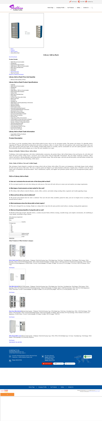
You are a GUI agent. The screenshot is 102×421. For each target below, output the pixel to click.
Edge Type (13, 129)
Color (12, 88)
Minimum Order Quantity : (24, 260)
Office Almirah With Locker (15, 335)
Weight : (64, 261)
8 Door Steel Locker (13, 260)
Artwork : (73, 289)
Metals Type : (56, 260)
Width (12, 86)
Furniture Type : (46, 260)
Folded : (50, 263)
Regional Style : (35, 261)
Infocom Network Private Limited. (94, 391)
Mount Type (13, 115)
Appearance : (24, 263)
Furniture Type (14, 97)
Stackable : (48, 261)
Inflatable (13, 87)
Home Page (50, 7)
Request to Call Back (13, 74)
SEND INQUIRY (12, 342)
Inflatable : (45, 263)
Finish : (35, 263)
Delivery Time (14, 135)
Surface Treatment (15, 120)
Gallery (78, 7)
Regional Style (14, 91)
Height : (75, 263)
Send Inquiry (21, 74)
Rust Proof (13, 116)
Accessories (13, 113)
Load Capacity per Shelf (16, 126)
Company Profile (60, 7)
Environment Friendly (15, 127)
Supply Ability (14, 134)
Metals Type (13, 98)
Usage (12, 117)
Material (12, 104)
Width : (60, 263)
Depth (12, 112)
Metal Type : (70, 260)
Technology (13, 109)
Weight (12, 102)
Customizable (14, 119)
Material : (36, 260)
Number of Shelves (15, 122)
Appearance (13, 105)
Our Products (70, 7)
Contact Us (86, 7)
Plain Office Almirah (13, 286)
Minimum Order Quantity (16, 79)
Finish (12, 106)
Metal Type (13, 94)
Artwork (12, 99)
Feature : (85, 260)
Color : (63, 260)
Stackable (13, 101)
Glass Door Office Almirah (15, 311)
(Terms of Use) (97, 390)
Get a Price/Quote (13, 56)
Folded (12, 84)
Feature (12, 93)
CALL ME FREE (19, 342)
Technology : (75, 288)
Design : (78, 260)
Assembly (13, 108)
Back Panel (13, 124)
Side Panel (13, 123)
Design (12, 95)
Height (12, 90)
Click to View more (15, 71)
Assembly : (17, 261)
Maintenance (14, 111)
